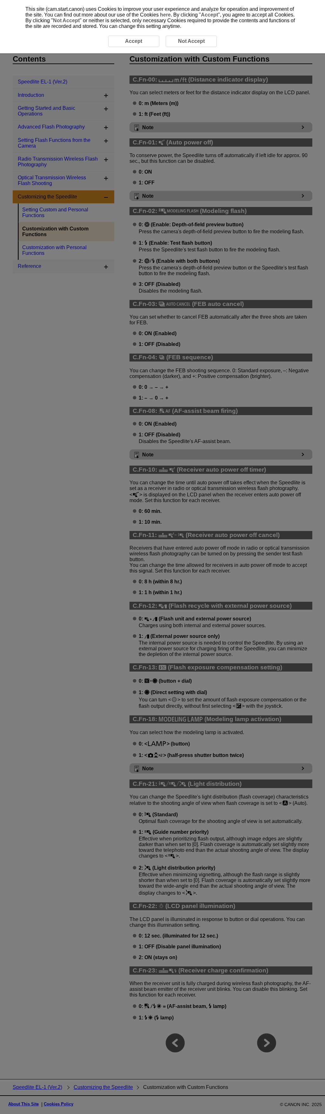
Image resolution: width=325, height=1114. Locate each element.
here (165, 14)
